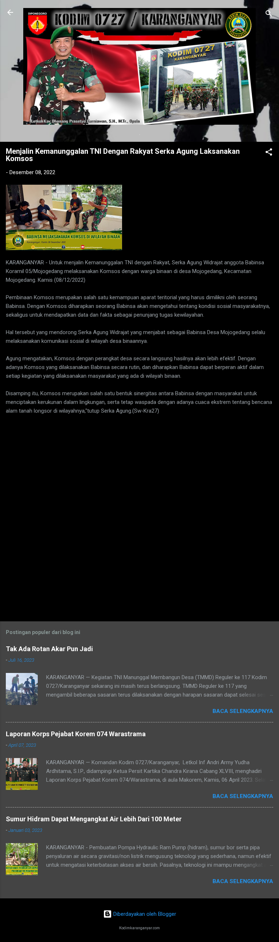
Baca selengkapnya (243, 711)
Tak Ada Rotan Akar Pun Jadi (49, 649)
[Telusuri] (268, 15)
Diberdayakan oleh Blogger (144, 914)
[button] (268, 153)
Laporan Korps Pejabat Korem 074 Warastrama (76, 734)
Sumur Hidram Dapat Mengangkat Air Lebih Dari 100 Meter (94, 819)
